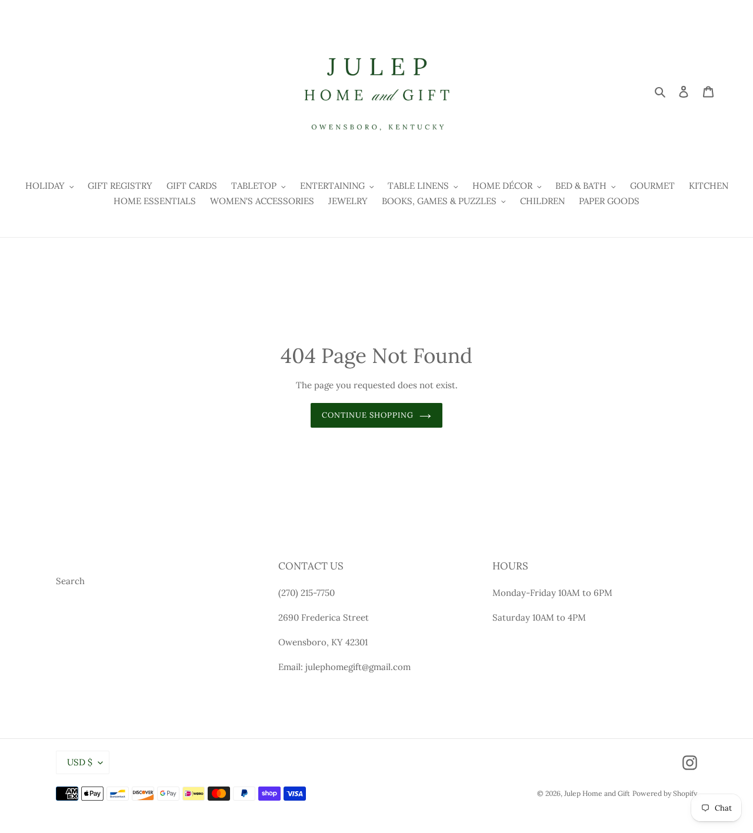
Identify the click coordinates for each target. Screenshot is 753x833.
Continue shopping (368, 415)
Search (70, 581)
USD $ (79, 762)
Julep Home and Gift (597, 793)
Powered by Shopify (664, 793)
